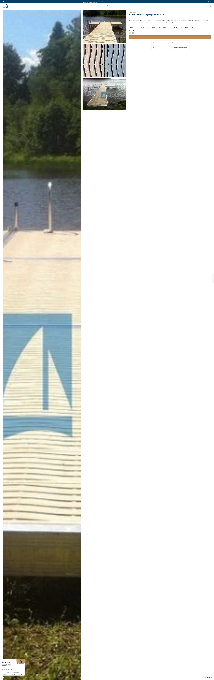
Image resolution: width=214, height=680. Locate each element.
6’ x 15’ (170, 27)
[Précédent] (75, 1)
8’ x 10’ (181, 27)
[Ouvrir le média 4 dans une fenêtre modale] (104, 94)
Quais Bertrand (132, 12)
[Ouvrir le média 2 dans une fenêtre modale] (104, 26)
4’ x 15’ (137, 27)
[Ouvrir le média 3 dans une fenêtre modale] (104, 60)
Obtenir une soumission (170, 37)
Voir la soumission (212, 278)
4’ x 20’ (142, 27)
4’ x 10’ (131, 27)
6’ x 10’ (164, 27)
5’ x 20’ (159, 27)
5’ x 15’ (153, 27)
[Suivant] (102, 1)
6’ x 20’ (175, 27)
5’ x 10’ (148, 27)
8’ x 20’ (192, 27)
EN (210, 1)
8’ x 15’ (186, 27)
